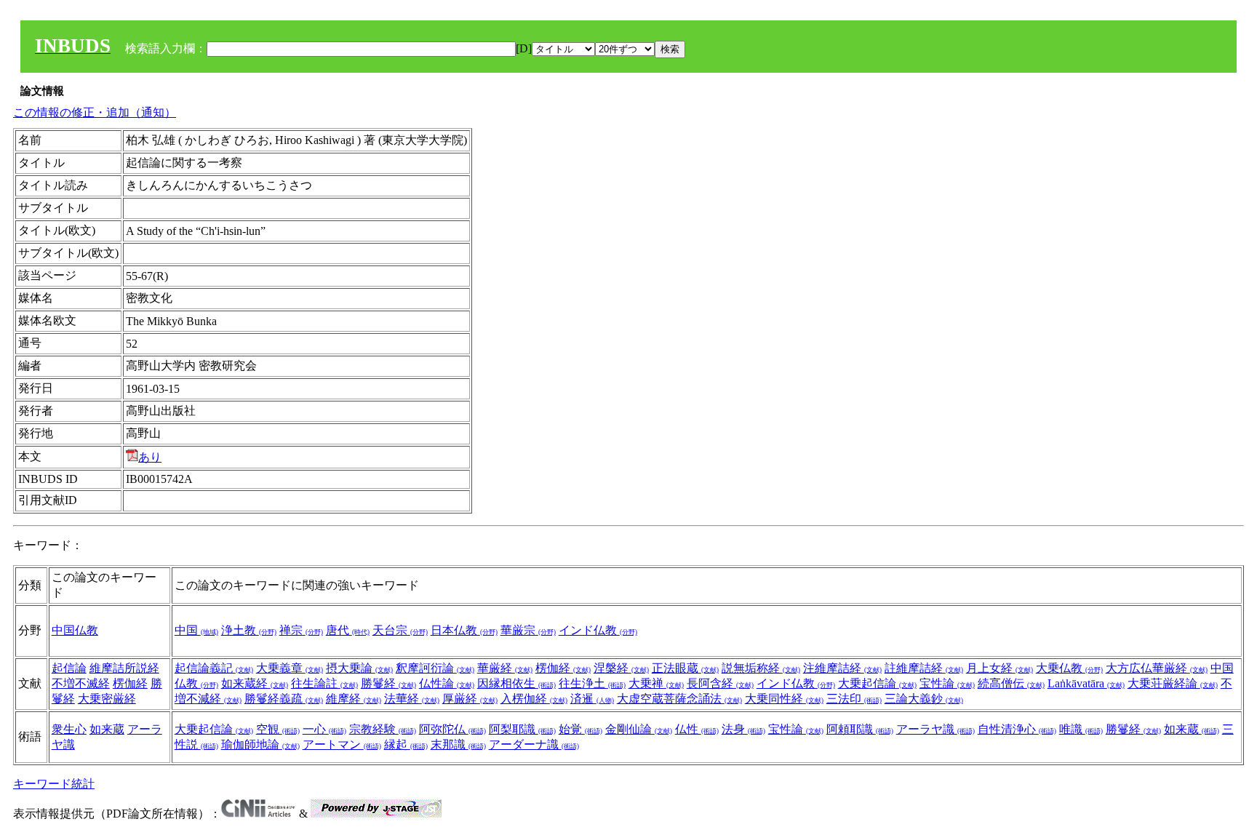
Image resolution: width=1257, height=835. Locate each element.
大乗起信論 (877, 683)
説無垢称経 (761, 668)
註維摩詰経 (924, 668)
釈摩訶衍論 (435, 668)
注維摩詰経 (842, 668)
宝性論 (947, 683)
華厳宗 (528, 630)
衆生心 (69, 729)
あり (149, 457)
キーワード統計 (54, 784)
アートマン (342, 744)
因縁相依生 (516, 683)
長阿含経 (720, 683)
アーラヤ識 (935, 729)
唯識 (1081, 729)
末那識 (458, 744)
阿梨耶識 (522, 729)
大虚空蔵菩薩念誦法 (679, 698)
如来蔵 (106, 729)
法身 (743, 729)
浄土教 (248, 630)
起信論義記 (214, 668)
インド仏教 (598, 630)
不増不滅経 (81, 683)
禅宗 (301, 630)
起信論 (69, 668)
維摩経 (353, 698)
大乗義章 (289, 668)
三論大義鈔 (924, 698)
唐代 (348, 630)
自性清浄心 (1017, 729)
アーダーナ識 (534, 744)
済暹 (592, 698)
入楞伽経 (533, 698)
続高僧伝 (1011, 683)
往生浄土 (592, 683)
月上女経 (999, 668)
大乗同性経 (784, 698)
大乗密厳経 (107, 698)
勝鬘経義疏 (283, 698)
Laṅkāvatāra (1086, 683)
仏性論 (446, 683)
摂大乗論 (359, 668)
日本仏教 (464, 630)
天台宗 (400, 630)
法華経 (411, 698)
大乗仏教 (1069, 668)
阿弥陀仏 (452, 729)
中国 (196, 630)
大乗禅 (656, 683)
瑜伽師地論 (260, 744)
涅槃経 (621, 668)
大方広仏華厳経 (1157, 668)
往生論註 (324, 683)
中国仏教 (75, 630)
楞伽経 (130, 683)
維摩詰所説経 (124, 668)
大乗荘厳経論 (1173, 683)
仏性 (697, 729)
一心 (324, 729)
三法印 (854, 698)
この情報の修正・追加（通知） (94, 112)
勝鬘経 (388, 683)
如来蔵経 (254, 683)
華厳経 (504, 668)
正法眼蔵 (685, 668)
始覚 (580, 729)
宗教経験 (382, 729)
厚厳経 (470, 698)
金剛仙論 (638, 729)
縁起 (406, 744)
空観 (278, 729)
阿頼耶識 (859, 729)
